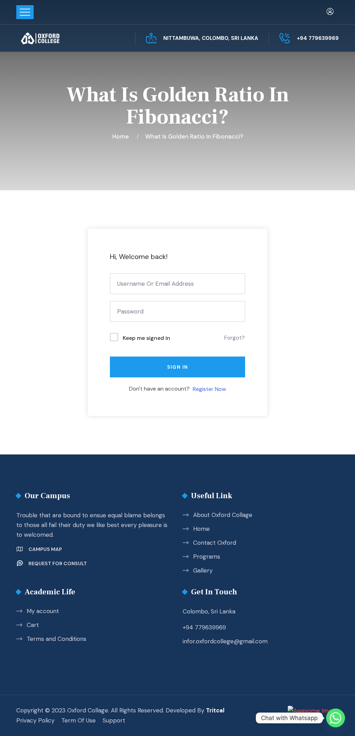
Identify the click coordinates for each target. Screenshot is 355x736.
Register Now (209, 389)
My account (43, 611)
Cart (33, 625)
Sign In (177, 367)
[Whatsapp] (335, 718)
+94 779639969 (318, 38)
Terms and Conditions (56, 639)
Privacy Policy (35, 720)
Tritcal (215, 710)
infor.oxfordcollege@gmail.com (225, 641)
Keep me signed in (146, 338)
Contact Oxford (214, 542)
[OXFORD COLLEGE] (52, 38)
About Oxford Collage (222, 515)
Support (114, 720)
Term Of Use (78, 720)
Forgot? (234, 337)
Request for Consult (57, 563)
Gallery (203, 570)
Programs (206, 556)
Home (122, 136)
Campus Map (45, 549)
